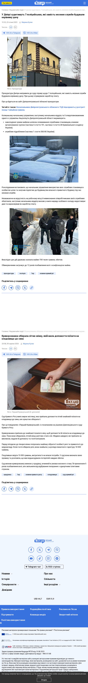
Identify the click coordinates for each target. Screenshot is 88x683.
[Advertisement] (44, 311)
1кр (32, 273)
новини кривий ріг (47, 273)
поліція (22, 273)
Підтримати (7, 3)
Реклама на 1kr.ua (68, 609)
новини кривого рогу (34, 474)
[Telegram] (11, 287)
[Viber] (17, 287)
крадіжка (7, 474)
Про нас (48, 573)
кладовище (52, 474)
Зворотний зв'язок (68, 614)
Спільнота (49, 579)
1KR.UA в (13, 33)
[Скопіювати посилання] (31, 287)
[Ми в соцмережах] (31, 550)
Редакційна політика (40, 609)
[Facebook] (4, 287)
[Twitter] (24, 287)
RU (15, 27)
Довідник (7, 589)
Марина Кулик (27, 22)
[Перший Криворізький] (44, 3)
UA (11, 27)
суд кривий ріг (68, 474)
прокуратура (9, 273)
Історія (6, 579)
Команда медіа (38, 614)
